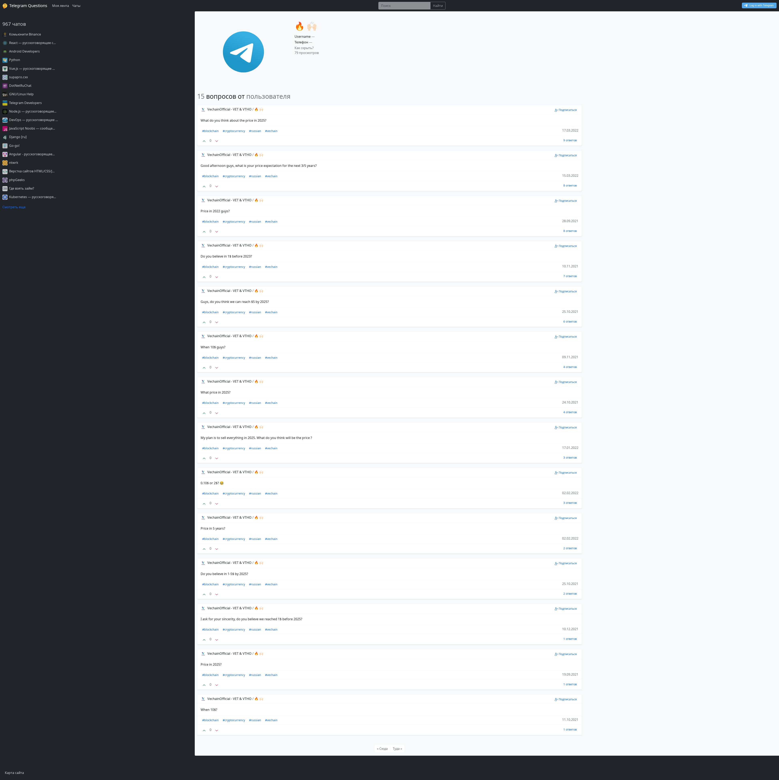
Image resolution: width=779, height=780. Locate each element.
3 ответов (570, 457)
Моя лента (60, 5)
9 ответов (570, 140)
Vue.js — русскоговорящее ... (31, 68)
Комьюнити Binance (24, 34)
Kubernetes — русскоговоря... (32, 197)
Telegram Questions (27, 5)
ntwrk (13, 162)
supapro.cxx (18, 77)
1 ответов (570, 639)
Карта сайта (14, 772)
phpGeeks (16, 180)
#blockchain (210, 131)
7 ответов (570, 276)
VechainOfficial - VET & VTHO (229, 109)
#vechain (271, 131)
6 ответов (570, 321)
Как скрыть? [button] (304, 48)
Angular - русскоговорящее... (31, 154)
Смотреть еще (14, 207)
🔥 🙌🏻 (258, 109)
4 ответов (570, 367)
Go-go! (13, 145)
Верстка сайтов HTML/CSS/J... (31, 171)
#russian (255, 131)
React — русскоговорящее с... (32, 43)
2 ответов (570, 548)
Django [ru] (17, 137)
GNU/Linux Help (21, 94)
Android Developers (24, 51)
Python (14, 60)
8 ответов (570, 185)
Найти (438, 5)
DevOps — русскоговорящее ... (33, 120)
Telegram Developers (25, 103)
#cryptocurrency (234, 131)
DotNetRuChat (19, 85)
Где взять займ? (21, 188)
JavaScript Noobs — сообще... (31, 128)
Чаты (76, 5)
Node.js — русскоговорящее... (32, 111)
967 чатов (14, 23)
